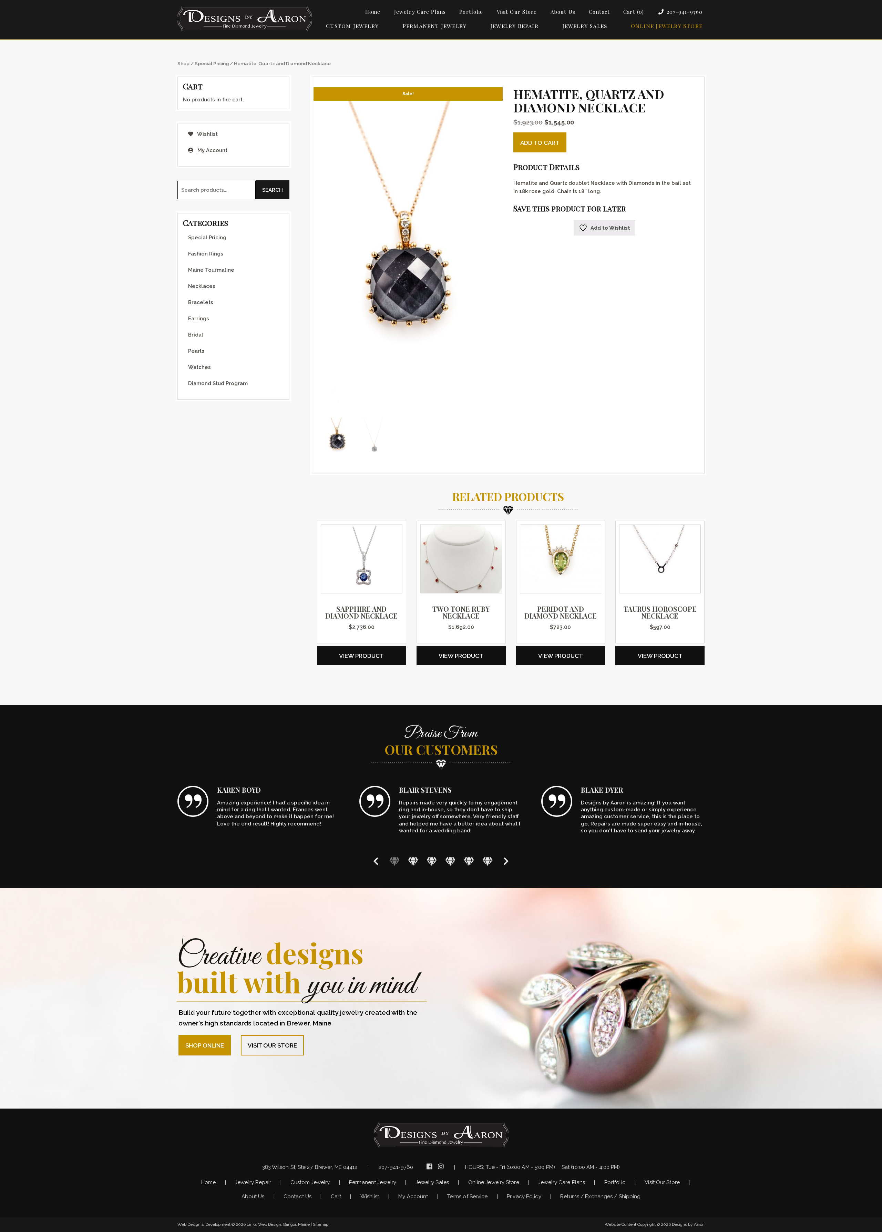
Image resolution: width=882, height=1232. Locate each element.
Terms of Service (467, 1196)
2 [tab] (413, 861)
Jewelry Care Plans (420, 11)
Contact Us (297, 1196)
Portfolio (471, 11)
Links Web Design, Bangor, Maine (279, 1224)
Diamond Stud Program (218, 383)
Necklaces (201, 286)
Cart (336, 1196)
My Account (211, 150)
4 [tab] (450, 861)
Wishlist (207, 134)
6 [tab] (487, 861)
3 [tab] (432, 861)
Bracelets (200, 302)
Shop (183, 63)
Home (373, 11)
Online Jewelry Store (666, 25)
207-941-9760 (685, 11)
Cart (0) (633, 11)
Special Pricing (212, 63)
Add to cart (540, 142)
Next (506, 861)
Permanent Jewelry (434, 25)
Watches (199, 367)
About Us (563, 11)
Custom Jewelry (352, 25)
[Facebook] (430, 1166)
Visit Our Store (517, 11)
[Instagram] (441, 1166)
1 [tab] (394, 861)
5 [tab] (469, 861)
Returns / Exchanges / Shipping (600, 1196)
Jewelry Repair (514, 25)
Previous (376, 861)
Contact (599, 11)
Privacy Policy (524, 1196)
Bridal (195, 335)
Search (272, 190)
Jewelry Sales (584, 25)
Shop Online (204, 1045)
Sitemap (320, 1224)
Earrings (198, 318)
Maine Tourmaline (211, 270)
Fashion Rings (205, 254)
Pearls (196, 351)
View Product (361, 655)
